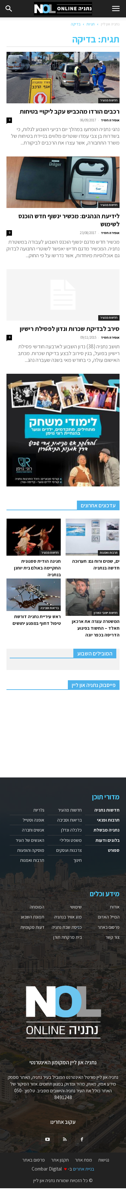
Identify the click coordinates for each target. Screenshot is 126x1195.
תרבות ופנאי (108, 820)
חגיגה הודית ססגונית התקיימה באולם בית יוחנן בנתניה (37, 568)
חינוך (77, 860)
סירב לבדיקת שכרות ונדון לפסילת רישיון (70, 329)
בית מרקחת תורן (67, 937)
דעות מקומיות (32, 927)
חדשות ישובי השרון (106, 613)
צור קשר (112, 937)
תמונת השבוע (32, 917)
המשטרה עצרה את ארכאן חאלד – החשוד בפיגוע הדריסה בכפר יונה (96, 628)
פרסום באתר (109, 927)
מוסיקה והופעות (30, 850)
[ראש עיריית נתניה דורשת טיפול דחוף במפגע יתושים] (33, 595)
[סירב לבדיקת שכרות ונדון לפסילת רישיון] (63, 295)
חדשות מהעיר (109, 100)
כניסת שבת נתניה (67, 927)
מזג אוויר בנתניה (68, 917)
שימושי (76, 907)
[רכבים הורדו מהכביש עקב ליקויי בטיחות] (63, 77)
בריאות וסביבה (49, 608)
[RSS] (64, 1139)
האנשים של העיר (30, 840)
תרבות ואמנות (109, 552)
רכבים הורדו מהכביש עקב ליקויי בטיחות (70, 111)
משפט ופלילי (71, 840)
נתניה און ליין (110, 24)
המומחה (37, 907)
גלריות (38, 810)
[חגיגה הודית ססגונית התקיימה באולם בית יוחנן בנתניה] (33, 537)
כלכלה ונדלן (71, 830)
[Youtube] (47, 1139)
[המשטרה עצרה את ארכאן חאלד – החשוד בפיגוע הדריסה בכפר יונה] (93, 597)
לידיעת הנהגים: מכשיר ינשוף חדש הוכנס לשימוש (69, 220)
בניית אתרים (83, 1169)
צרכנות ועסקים (69, 850)
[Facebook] (81, 1139)
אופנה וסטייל (33, 820)
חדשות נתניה (107, 810)
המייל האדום (109, 917)
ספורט (114, 850)
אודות (115, 907)
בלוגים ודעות (108, 840)
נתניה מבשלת (107, 830)
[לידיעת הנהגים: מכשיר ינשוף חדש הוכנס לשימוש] (63, 182)
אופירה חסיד (110, 120)
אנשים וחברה (33, 830)
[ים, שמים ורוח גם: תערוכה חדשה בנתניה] (93, 537)
